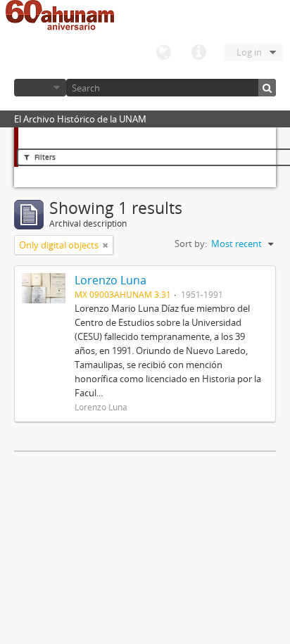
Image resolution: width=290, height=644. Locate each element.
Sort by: (191, 243)
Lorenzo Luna (110, 280)
